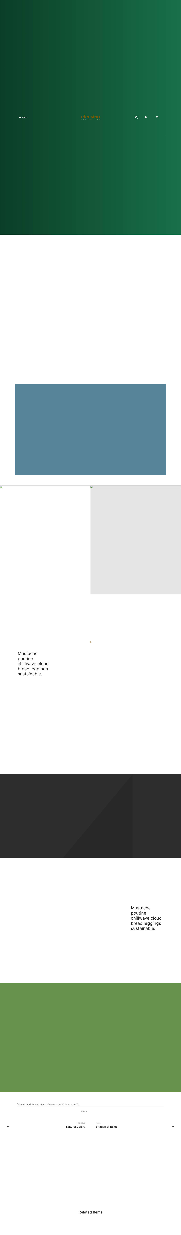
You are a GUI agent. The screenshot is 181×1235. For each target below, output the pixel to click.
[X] (94, 1111)
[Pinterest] (98, 1111)
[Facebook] (90, 1111)
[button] (136, 117)
